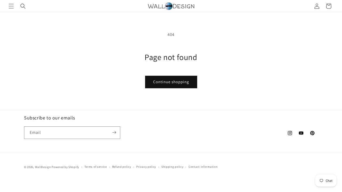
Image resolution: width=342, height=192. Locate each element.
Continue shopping (171, 81)
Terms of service (95, 167)
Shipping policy (172, 167)
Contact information (203, 167)
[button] (11, 6)
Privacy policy (146, 167)
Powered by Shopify (65, 167)
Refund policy (121, 167)
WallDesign (43, 167)
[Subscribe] (114, 132)
